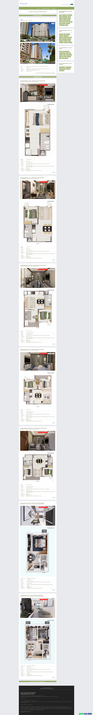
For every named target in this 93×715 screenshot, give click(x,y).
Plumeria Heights (37, 708)
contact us (54, 8)
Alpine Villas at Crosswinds (36, 706)
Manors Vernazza (63, 707)
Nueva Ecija (61, 42)
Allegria (69, 16)
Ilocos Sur (61, 40)
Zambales (61, 34)
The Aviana (60, 708)
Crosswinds (65, 18)
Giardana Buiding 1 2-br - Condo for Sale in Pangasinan (32, 349)
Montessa (68, 34)
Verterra (70, 42)
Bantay (69, 40)
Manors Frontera (48, 707)
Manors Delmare (42, 707)
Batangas (63, 23)
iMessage (89, 713)
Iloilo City (61, 54)
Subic (64, 34)
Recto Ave (70, 21)
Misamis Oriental (68, 67)
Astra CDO (56, 706)
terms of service (69, 701)
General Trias (65, 16)
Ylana (21, 19)
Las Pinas (68, 20)
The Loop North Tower (65, 708)
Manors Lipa (53, 707)
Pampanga (61, 35)
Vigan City (65, 40)
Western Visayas (62, 53)
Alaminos (69, 37)
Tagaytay (61, 18)
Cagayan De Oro (62, 67)
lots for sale (41, 701)
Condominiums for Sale (45, 8)
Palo (63, 58)
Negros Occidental (66, 51)
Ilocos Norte (64, 39)
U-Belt (69, 18)
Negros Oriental (69, 54)
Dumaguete (61, 56)
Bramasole (67, 706)
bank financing (56, 701)
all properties (25, 702)
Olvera (67, 53)
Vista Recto (25, 709)
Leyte (60, 58)
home (38, 8)
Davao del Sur (62, 70)
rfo (38, 701)
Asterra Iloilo (52, 706)
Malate (61, 21)
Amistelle (61, 37)
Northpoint (26, 708)
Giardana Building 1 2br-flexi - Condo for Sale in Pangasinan (33, 428)
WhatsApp (81, 713)
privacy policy (64, 701)
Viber (85, 713)
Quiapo (64, 21)
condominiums (45, 701)
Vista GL (22, 709)
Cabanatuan (66, 42)
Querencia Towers (43, 708)
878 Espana (22, 706)
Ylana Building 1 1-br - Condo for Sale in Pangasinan (31, 595)
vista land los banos (24, 701)
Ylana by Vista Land (28, 71)
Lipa (60, 23)
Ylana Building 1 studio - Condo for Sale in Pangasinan (32, 503)
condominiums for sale (34, 701)
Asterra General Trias (47, 706)
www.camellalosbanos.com (26, 711)
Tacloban (66, 58)
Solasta (50, 708)
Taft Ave (61, 20)
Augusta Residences (62, 706)
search (22, 702)
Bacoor (64, 20)
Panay (64, 54)
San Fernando (66, 35)
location (29, 701)
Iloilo (70, 53)
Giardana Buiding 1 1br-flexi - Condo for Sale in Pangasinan (33, 265)
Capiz (65, 56)
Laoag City (69, 39)
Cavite (61, 16)
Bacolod (61, 51)
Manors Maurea (58, 707)
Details (54, 172)
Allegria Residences (28, 706)
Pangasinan (65, 37)
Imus (67, 21)
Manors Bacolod (37, 707)
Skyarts (47, 708)
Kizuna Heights (32, 707)
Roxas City (69, 56)
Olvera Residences (31, 708)
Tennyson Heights (55, 708)
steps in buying (50, 701)
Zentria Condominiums (40, 709)
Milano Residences (70, 707)
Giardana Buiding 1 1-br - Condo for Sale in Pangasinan (32, 177)
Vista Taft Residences (31, 709)
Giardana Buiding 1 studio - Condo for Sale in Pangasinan (32, 80)
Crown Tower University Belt (25, 707)
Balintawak (68, 23)
